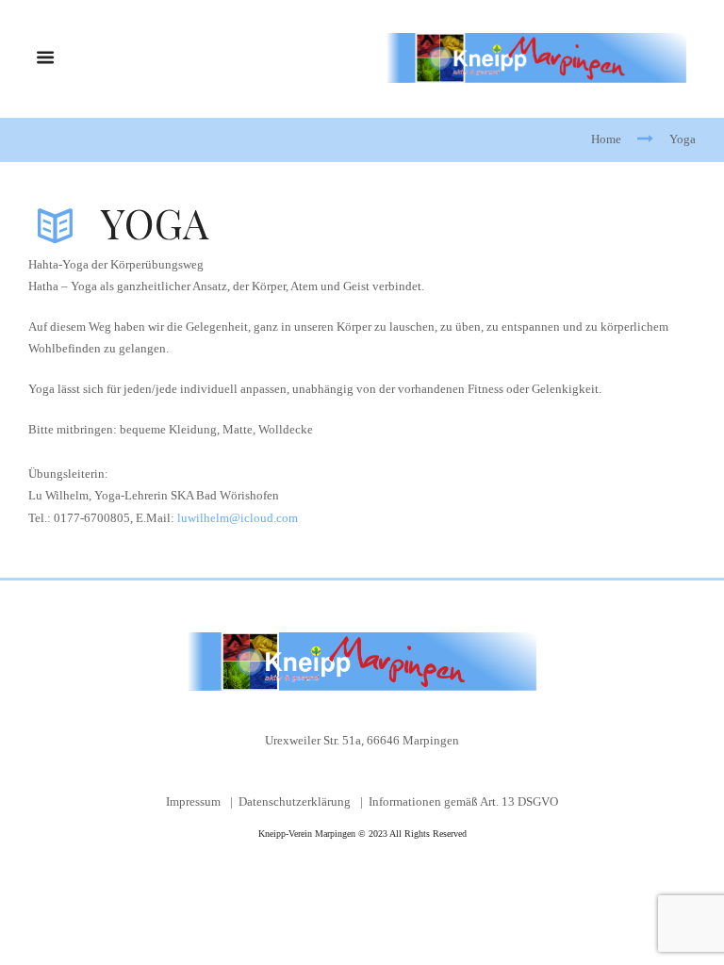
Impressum (193, 801)
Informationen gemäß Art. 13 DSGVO (463, 801)
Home (606, 139)
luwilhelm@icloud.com (237, 518)
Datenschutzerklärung (295, 801)
